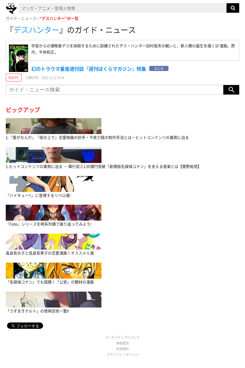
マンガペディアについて (122, 337)
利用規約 (122, 348)
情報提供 (122, 343)
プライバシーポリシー (122, 354)
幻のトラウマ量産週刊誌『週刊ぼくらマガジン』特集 (88, 68)
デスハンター (36, 29)
